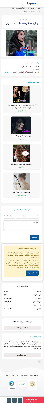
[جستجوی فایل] (14, 3)
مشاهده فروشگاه (22, 327)
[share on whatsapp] (22, 312)
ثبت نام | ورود (22, 355)
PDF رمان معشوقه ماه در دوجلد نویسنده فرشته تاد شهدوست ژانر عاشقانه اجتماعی (21, 106)
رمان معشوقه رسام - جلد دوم (30, 12)
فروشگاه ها (31, 8)
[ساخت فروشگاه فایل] (10, 3)
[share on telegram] (19, 312)
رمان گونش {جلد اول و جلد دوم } (21, 136)
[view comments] (25, 312)
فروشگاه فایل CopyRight (18, 8)
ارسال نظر (34, 237)
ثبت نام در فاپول (32, 273)
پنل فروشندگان (34, 376)
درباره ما (8, 376)
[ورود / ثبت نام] (6, 3)
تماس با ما (15, 376)
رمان (39, 362)
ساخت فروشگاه (24, 376)
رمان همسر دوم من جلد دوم (21, 192)
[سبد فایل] (3, 3)
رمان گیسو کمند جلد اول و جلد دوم (21, 164)
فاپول (38, 8)
